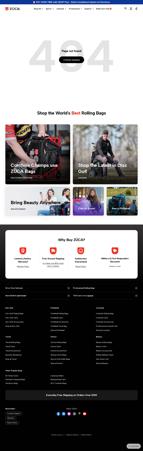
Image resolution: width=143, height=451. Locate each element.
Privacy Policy (86, 435)
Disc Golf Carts (11, 318)
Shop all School (57, 363)
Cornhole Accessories (105, 322)
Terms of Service (72, 435)
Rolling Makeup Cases (105, 355)
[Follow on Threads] (74, 415)
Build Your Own (102, 9)
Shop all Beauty (102, 363)
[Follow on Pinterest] (79, 413)
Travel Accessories (13, 351)
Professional (74, 9)
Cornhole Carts (102, 318)
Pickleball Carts (57, 318)
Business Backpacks (13, 355)
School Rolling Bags (58, 342)
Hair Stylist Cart (102, 359)
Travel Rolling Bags (12, 342)
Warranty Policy (23, 266)
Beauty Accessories (104, 351)
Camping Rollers (57, 376)
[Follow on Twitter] (63, 415)
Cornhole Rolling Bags (105, 313)
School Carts (56, 346)
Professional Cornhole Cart (107, 326)
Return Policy (81, 266)
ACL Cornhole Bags (58, 383)
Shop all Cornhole (103, 330)
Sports (49, 9)
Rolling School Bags (58, 355)
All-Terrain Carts (11, 376)
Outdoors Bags (11, 383)
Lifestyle (60, 9)
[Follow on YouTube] (84, 415)
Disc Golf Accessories (14, 322)
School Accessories (59, 351)
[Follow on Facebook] (58, 415)
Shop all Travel (11, 359)
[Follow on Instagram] (69, 415)
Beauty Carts (101, 346)
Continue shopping (71, 60)
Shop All (37, 9)
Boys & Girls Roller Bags (60, 359)
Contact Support (13, 413)
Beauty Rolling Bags (104, 342)
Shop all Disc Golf (12, 326)
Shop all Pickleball (57, 330)
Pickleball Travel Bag (59, 326)
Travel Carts (10, 346)
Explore (88, 9)
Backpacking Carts (58, 379)
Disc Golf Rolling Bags (14, 313)
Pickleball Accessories (59, 322)
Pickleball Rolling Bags (59, 313)
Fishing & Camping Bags (15, 379)
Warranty (10, 418)
